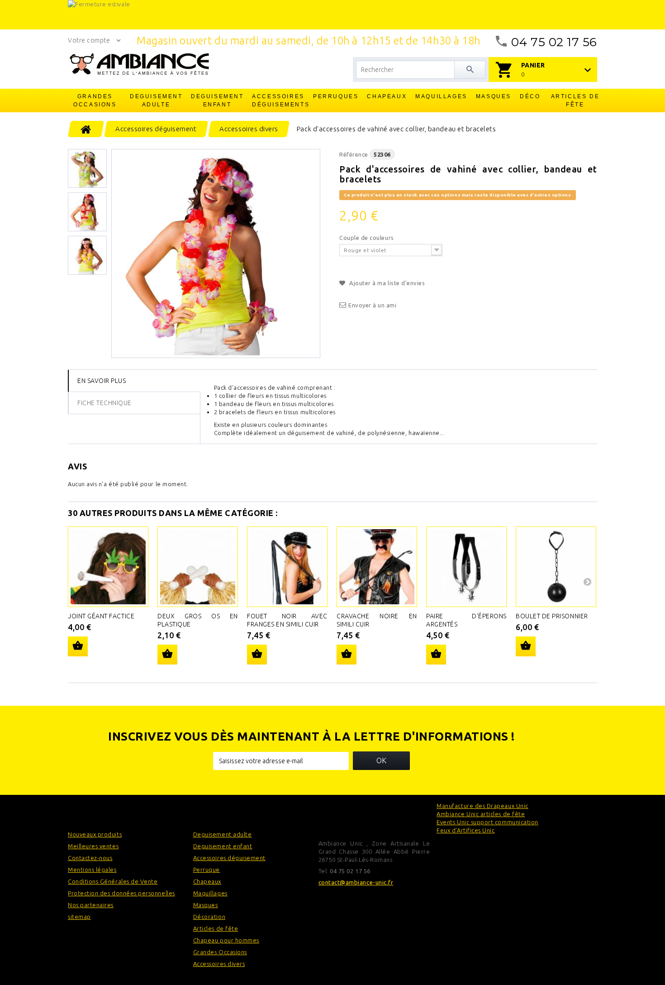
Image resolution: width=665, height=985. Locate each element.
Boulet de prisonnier (552, 616)
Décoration (209, 916)
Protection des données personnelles (121, 893)
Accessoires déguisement (229, 858)
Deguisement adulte (156, 100)
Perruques (335, 96)
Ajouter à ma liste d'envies (386, 283)
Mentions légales (92, 869)
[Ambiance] (139, 64)
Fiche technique (104, 402)
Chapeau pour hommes (226, 940)
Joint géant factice (101, 616)
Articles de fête (575, 100)
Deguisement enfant (217, 100)
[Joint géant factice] (108, 566)
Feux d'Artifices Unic (465, 830)
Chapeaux (387, 96)
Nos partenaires (91, 905)
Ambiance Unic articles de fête (481, 814)
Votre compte (89, 40)
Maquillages (441, 96)
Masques (493, 96)
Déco (530, 96)
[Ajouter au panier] (78, 646)
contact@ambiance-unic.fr (356, 882)
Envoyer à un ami (372, 305)
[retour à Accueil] (86, 129)
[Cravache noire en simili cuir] (377, 566)
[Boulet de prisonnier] (556, 566)
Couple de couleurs (367, 237)
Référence (353, 154)
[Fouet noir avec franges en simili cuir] (287, 566)
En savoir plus (101, 380)
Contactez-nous (90, 858)
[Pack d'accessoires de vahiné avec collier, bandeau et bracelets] (216, 253)
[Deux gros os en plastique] (197, 566)
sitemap (79, 916)
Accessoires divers (219, 964)
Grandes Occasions (94, 100)
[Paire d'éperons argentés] (466, 566)
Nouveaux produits (95, 834)
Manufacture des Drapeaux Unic (482, 806)
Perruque (206, 869)
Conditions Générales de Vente (112, 881)
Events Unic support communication (487, 822)
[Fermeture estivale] (332, 14)
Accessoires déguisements (278, 100)
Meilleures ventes (93, 846)
